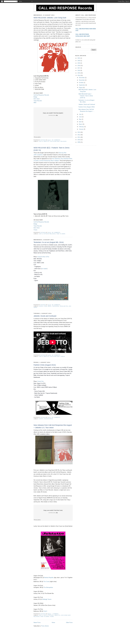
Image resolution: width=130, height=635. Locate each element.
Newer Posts (37, 622)
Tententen (55, 306)
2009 (79, 142)
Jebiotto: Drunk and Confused (45, 316)
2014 (79, 75)
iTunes (35, 230)
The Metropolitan (48, 587)
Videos (63, 356)
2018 (79, 65)
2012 (79, 134)
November (82, 80)
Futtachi (46, 233)
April (80, 121)
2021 (79, 58)
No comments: (56, 139)
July (80, 114)
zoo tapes (44, 268)
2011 (79, 137)
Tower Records (38, 100)
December (82, 77)
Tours (52, 616)
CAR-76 (41, 141)
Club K (45, 611)
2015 (79, 73)
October (81, 82)
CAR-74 (41, 233)
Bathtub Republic (49, 577)
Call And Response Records (41, 95)
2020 (79, 60)
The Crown (46, 581)
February (81, 126)
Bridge (35, 97)
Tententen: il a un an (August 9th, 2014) (49, 242)
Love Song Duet (55, 141)
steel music (47, 306)
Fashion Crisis (48, 418)
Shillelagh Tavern (46, 599)
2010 (79, 139)
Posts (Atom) (45, 626)
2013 (79, 132)
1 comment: (55, 613)
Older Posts (69, 622)
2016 (79, 70)
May (80, 119)
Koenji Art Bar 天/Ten (43, 256)
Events (41, 306)
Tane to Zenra (60, 233)
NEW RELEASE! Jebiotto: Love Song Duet (50, 18)
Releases (64, 141)
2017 (79, 68)
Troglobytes (64, 306)
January (81, 129)
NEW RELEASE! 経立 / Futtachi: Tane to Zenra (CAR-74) (51, 149)
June (80, 116)
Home (53, 622)
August (81, 87)
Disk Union (37, 99)
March (81, 124)
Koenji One (40, 381)
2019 (79, 63)
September (82, 85)
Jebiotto (46, 141)
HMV (35, 102)
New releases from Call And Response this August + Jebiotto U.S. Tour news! (53, 426)
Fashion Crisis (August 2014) (45, 365)
